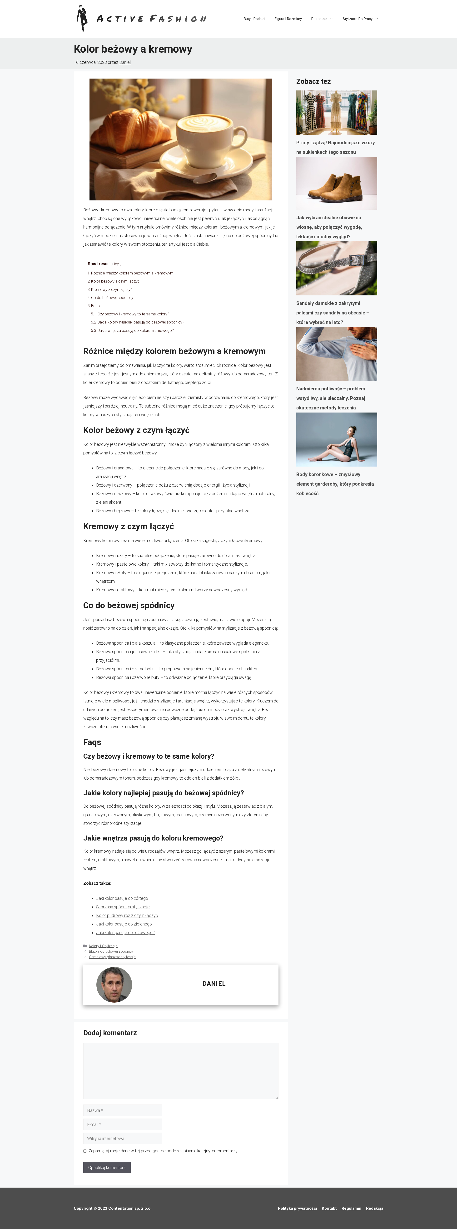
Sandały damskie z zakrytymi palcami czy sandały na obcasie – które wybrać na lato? (332, 312)
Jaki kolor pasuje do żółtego (122, 898)
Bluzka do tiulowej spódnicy (111, 951)
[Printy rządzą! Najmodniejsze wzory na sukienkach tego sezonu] (336, 114)
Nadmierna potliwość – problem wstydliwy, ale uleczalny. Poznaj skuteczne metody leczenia (330, 398)
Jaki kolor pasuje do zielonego (124, 923)
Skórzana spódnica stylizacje (123, 906)
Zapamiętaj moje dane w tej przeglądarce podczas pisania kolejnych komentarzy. (163, 1150)
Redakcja (374, 1208)
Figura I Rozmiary (288, 19)
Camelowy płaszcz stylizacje (112, 957)
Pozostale (319, 19)
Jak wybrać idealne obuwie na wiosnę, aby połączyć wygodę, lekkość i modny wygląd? (329, 227)
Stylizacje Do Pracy (358, 19)
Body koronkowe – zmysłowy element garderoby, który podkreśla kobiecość (335, 484)
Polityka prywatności (297, 1208)
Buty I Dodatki (254, 19)
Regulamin (351, 1208)
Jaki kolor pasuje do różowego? (125, 932)
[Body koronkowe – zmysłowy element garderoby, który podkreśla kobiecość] (336, 441)
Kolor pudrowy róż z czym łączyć (127, 915)
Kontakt (329, 1208)
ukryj (115, 264)
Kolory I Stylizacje (103, 946)
